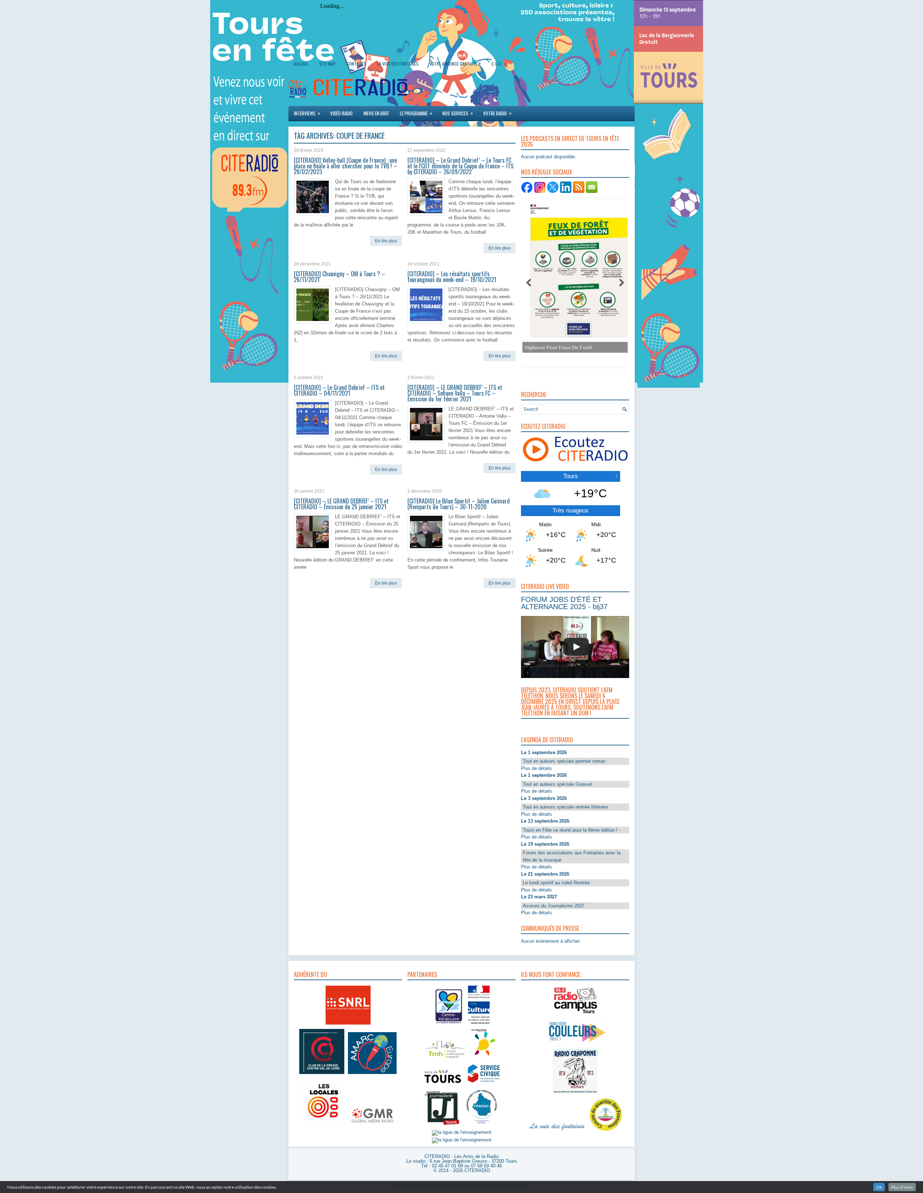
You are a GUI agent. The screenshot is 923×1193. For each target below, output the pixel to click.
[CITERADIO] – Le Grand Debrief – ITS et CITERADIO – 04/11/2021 (339, 390)
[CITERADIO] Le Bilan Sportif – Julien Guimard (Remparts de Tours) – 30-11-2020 (458, 504)
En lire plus (386, 240)
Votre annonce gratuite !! (455, 64)
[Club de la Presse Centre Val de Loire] (321, 1074)
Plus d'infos (902, 1187)
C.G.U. (498, 63)
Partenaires (422, 974)
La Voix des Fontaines (398, 64)
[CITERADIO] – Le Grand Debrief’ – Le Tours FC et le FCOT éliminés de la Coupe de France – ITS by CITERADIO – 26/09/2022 (460, 166)
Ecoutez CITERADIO (543, 426)
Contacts (356, 64)
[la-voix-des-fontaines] (557, 1131)
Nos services (457, 113)
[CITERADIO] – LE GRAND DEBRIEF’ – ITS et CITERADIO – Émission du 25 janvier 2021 (341, 504)
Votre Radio (497, 113)
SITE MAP (327, 64)
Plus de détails (536, 768)
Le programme (416, 113)
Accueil (301, 64)
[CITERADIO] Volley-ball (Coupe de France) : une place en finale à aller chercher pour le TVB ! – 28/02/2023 (345, 166)
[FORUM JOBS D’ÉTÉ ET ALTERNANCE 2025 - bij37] (576, 647)
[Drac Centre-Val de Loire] (449, 1024)
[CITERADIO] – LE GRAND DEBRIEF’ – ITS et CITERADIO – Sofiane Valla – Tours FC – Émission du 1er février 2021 (454, 393)
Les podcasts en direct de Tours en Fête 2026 (570, 141)
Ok (879, 1187)
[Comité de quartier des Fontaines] (606, 1131)
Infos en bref (376, 113)
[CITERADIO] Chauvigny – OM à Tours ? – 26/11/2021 (339, 276)
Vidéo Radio (341, 113)
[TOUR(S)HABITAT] (445, 1058)
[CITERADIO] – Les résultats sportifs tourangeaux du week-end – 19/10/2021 (451, 276)
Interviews (307, 113)
